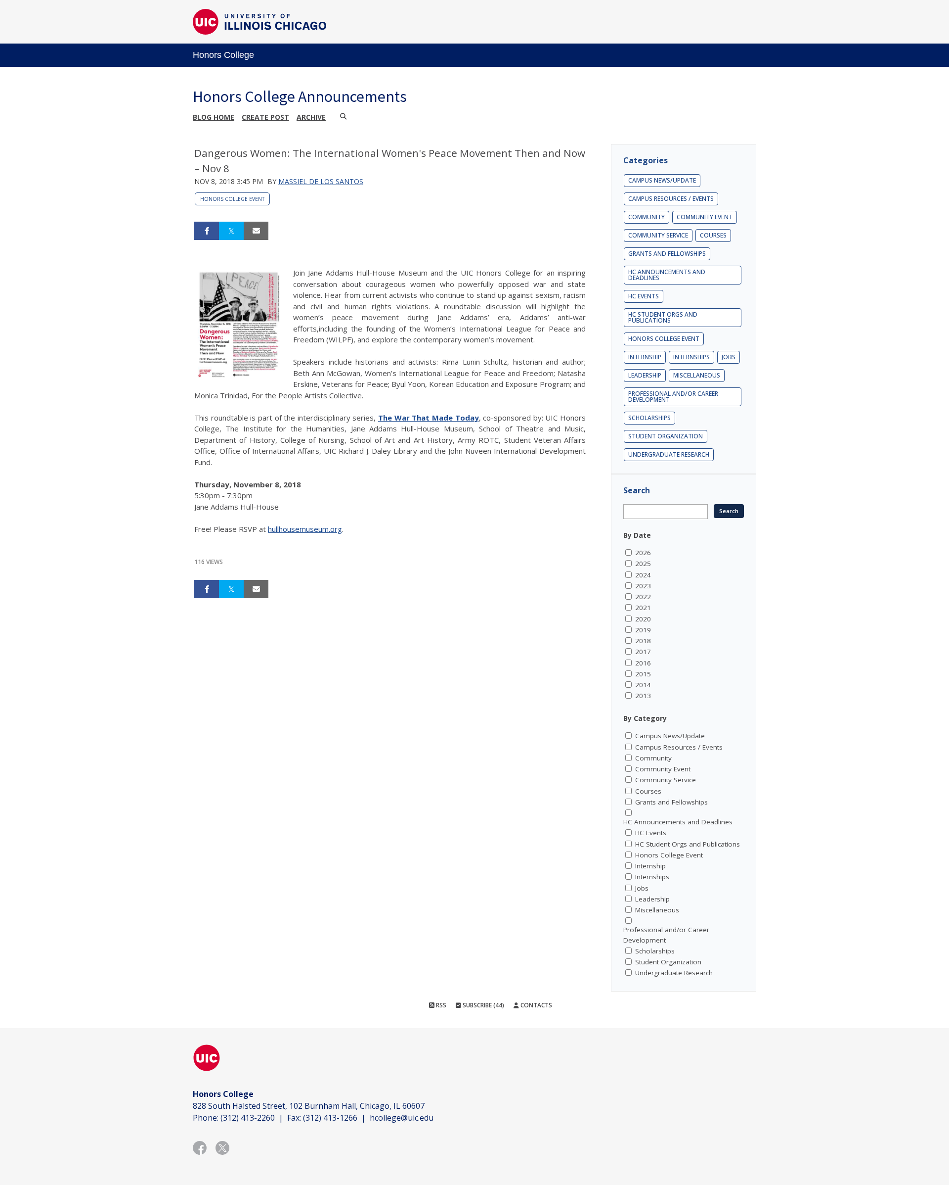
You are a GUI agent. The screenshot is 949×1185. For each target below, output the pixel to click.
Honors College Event (232, 198)
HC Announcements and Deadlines (666, 275)
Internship (644, 357)
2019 (643, 629)
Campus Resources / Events (671, 198)
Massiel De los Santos (320, 181)
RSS (440, 1005)
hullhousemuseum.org (305, 529)
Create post (265, 117)
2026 (643, 552)
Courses (713, 235)
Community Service (658, 235)
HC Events (643, 296)
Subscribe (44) (482, 1005)
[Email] (256, 231)
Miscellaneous (696, 375)
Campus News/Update (662, 180)
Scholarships (649, 418)
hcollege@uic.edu (401, 1117)
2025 (643, 563)
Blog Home (213, 117)
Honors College (223, 55)
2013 (643, 695)
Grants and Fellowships (667, 253)
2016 (643, 663)
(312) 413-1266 (330, 1117)
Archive (311, 117)
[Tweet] (231, 231)
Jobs (728, 357)
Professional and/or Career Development (673, 396)
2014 (643, 684)
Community (646, 217)
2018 (643, 640)
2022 (643, 596)
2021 (643, 607)
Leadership (644, 375)
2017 (643, 651)
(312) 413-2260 (247, 1117)
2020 (643, 619)
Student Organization (665, 436)
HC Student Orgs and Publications (662, 317)
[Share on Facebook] (206, 231)
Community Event (705, 217)
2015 (643, 673)
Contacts (535, 1005)
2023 (643, 585)
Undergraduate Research (668, 454)
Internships (691, 357)
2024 (643, 574)
